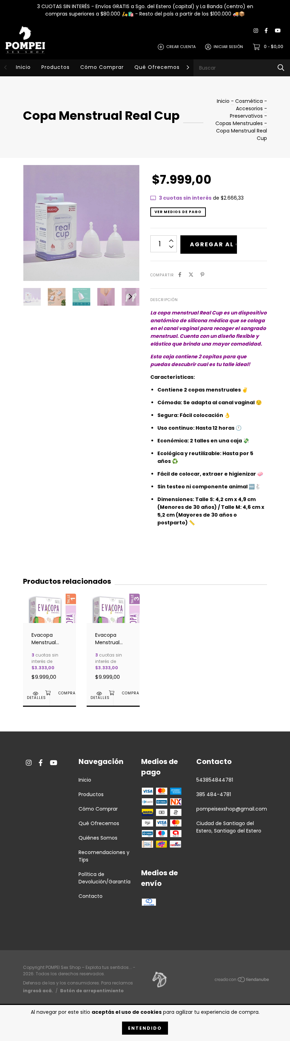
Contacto (91, 896)
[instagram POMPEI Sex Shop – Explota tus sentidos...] (256, 31)
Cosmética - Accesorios (251, 105)
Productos (55, 67)
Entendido (145, 1028)
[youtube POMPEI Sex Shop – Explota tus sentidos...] (277, 31)
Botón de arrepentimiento (92, 991)
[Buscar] (281, 67)
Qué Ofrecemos (157, 67)
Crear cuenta (181, 46)
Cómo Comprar (102, 67)
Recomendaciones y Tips (104, 856)
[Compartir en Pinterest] (202, 274)
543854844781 (214, 779)
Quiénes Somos (98, 837)
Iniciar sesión (228, 46)
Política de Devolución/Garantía (104, 878)
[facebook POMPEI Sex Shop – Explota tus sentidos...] (266, 31)
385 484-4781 (213, 794)
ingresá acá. (38, 991)
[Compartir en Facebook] (179, 274)
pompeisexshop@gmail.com (231, 808)
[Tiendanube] (242, 980)
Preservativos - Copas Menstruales (241, 119)
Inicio (23, 67)
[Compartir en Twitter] (191, 274)
